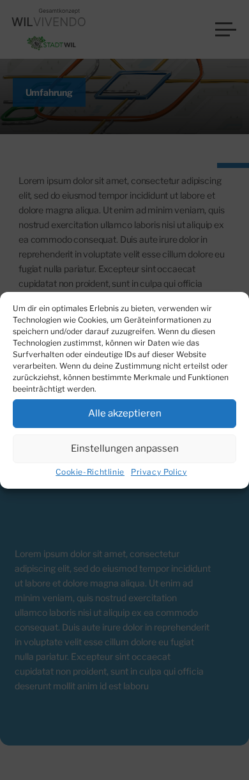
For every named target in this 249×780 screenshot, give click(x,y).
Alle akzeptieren (125, 413)
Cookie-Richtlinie (90, 472)
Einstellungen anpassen (125, 448)
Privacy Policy (159, 472)
